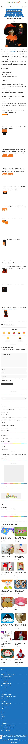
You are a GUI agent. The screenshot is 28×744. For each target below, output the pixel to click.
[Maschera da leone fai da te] (7, 602)
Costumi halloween (10, 324)
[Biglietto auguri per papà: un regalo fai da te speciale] (20, 566)
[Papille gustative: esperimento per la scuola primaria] (7, 584)
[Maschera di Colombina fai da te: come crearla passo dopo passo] (7, 618)
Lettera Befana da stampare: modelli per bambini (6, 643)
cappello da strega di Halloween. (10, 309)
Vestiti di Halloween (9, 16)
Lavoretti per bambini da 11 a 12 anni (14, 9)
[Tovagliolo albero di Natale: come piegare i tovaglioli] (7, 653)
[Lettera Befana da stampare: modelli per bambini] (7, 635)
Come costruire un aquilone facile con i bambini (6, 538)
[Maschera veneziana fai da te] (20, 602)
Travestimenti (19, 14)
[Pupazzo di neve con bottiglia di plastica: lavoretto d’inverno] (20, 549)
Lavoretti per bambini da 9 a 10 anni (14, 13)
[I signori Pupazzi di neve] (7, 566)
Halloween (13, 51)
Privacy (0, 737)
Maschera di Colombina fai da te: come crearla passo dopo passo (7, 625)
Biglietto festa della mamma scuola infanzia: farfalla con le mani (20, 538)
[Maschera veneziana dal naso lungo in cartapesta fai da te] (20, 618)
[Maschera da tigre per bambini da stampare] (20, 584)
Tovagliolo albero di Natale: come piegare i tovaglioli (6, 661)
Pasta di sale (4, 487)
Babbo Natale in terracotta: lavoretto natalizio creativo (19, 661)
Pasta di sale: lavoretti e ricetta (8, 509)
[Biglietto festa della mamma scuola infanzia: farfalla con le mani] (20, 531)
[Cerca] (25, 2)
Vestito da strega (19, 16)
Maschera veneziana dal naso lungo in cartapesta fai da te (20, 625)
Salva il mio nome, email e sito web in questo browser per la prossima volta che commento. (13, 380)
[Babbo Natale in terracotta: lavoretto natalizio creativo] (20, 653)
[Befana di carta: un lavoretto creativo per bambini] (20, 635)
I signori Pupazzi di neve (6, 572)
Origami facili (4, 507)
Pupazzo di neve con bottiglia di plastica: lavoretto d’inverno (19, 556)
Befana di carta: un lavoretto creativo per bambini (19, 643)
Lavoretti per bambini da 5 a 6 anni (14, 10)
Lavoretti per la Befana (10, 14)
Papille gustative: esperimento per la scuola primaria (7, 592)
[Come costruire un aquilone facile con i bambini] (7, 531)
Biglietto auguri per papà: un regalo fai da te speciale (20, 574)
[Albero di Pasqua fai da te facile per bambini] (7, 549)
